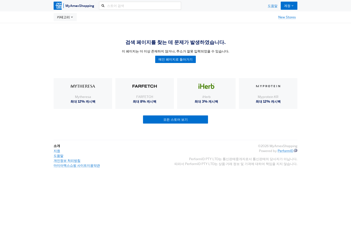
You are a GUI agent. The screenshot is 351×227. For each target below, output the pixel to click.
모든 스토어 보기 (175, 119)
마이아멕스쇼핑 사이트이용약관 (77, 165)
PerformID (285, 151)
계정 (287, 6)
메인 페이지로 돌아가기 (175, 59)
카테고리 (63, 17)
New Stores (287, 17)
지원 (57, 151)
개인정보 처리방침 (67, 161)
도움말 (272, 6)
